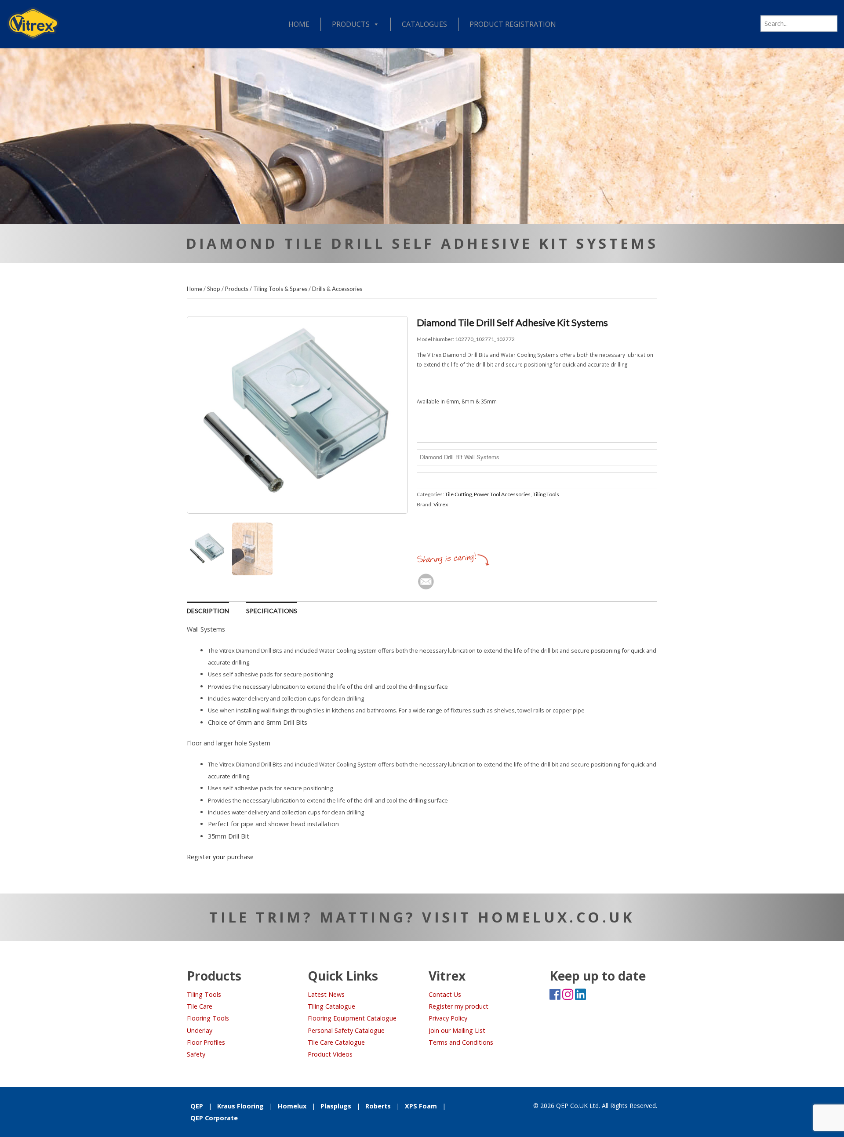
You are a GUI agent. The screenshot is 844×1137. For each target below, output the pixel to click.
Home (298, 24)
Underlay (199, 1030)
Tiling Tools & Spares (280, 288)
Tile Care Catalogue (336, 1042)
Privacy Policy (448, 1018)
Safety (196, 1054)
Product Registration (512, 24)
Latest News (326, 994)
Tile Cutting (458, 494)
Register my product (458, 1006)
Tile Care (199, 1006)
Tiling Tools (546, 494)
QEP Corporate (214, 1118)
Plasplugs (335, 1106)
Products (351, 24)
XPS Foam (421, 1106)
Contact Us (445, 994)
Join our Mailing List (457, 1030)
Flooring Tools (208, 1018)
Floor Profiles (206, 1042)
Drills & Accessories (337, 288)
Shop (213, 288)
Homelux (292, 1106)
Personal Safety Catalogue (346, 1030)
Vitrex (440, 504)
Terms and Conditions (461, 1042)
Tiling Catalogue (331, 1006)
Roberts (378, 1106)
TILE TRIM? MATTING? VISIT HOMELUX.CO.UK (422, 917)
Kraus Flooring (240, 1106)
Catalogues (424, 24)
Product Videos (330, 1054)
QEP (196, 1106)
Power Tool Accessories (502, 494)
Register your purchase (220, 857)
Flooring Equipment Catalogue (352, 1018)
